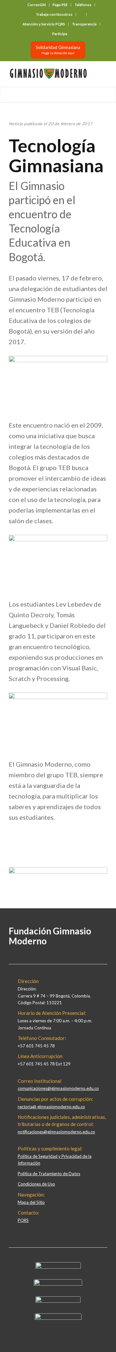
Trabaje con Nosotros (54, 14)
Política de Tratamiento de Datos (49, 1173)
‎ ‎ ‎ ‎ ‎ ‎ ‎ (81, 14)
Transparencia (84, 24)
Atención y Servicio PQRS (44, 24)
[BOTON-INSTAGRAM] (58, 1284)
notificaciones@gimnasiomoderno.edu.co (56, 1131)
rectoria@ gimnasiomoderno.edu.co (51, 1106)
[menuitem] (36, 4)
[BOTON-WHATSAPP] (58, 1318)
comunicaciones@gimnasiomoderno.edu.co (58, 1088)
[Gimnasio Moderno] (48, 74)
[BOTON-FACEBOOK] (58, 1267)
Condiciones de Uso (36, 1184)
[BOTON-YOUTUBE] (58, 1301)
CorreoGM (36, 5)
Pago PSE (60, 5)
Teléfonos (83, 5)
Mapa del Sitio (31, 1202)
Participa (59, 34)
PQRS (23, 1220)
